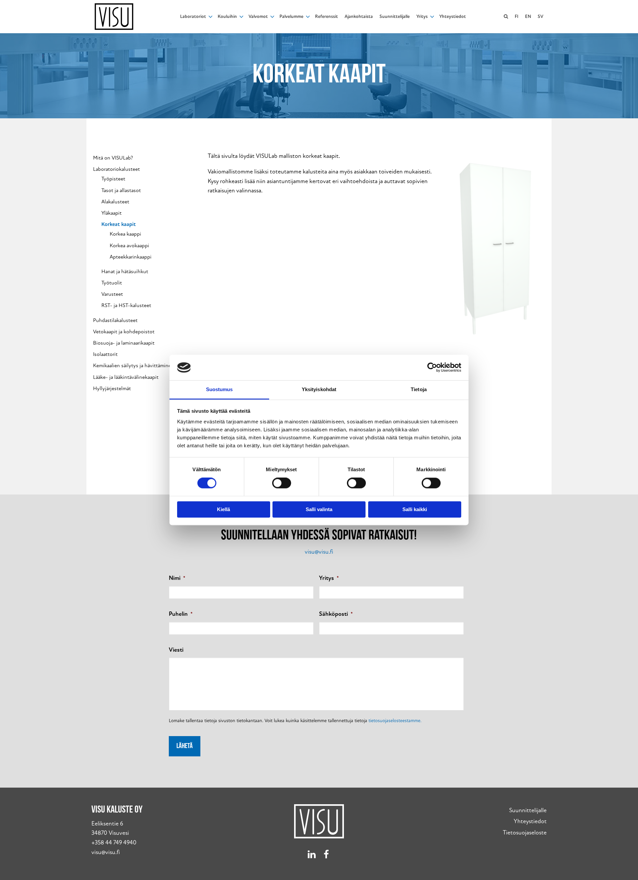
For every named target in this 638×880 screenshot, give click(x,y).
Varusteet (112, 294)
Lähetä (184, 746)
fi (516, 16)
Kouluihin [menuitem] (227, 16)
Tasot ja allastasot (121, 190)
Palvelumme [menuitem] (291, 16)
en (528, 16)
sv (540, 16)
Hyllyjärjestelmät (112, 388)
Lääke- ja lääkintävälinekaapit (126, 377)
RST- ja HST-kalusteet (126, 305)
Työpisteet (113, 179)
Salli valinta (319, 509)
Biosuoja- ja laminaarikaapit (124, 343)
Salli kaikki (414, 509)
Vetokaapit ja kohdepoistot (124, 332)
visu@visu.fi (319, 552)
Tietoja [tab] (419, 389)
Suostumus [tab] (219, 389)
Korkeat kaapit (118, 224)
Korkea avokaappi (129, 246)
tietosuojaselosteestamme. (395, 720)
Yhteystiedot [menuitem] (452, 16)
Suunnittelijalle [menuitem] (394, 16)
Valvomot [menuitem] (258, 16)
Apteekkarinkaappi (131, 257)
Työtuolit (111, 283)
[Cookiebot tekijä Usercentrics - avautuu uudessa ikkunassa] (432, 368)
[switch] (281, 483)
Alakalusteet (115, 202)
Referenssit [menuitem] (326, 16)
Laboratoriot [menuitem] (193, 16)
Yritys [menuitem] (422, 16)
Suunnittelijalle (528, 810)
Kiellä (223, 509)
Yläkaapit (111, 213)
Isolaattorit (105, 354)
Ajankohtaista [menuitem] (359, 16)
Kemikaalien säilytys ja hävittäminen (133, 366)
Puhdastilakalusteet (115, 320)
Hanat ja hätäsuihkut (124, 272)
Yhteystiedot (530, 821)
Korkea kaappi (125, 234)
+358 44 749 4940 (114, 842)
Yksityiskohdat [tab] (319, 389)
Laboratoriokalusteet (116, 169)
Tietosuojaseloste (525, 832)
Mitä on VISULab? (113, 158)
